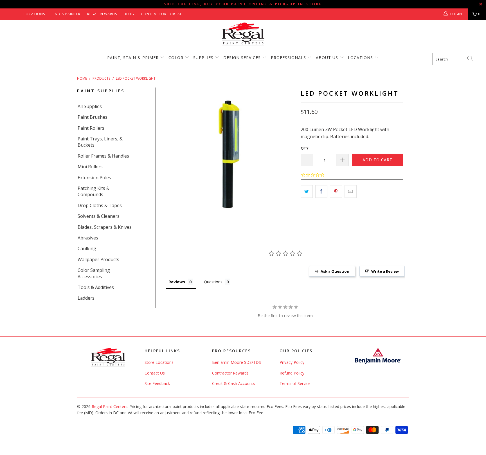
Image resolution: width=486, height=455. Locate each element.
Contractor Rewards (230, 373)
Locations (34, 14)
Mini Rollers (90, 166)
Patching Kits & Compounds (93, 191)
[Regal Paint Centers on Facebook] (9, 14)
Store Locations (159, 362)
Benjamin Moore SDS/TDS (236, 362)
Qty (305, 148)
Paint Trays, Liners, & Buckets (100, 142)
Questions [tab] (213, 281)
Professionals (289, 57)
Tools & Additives (96, 287)
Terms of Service (295, 383)
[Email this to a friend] (351, 191)
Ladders (86, 298)
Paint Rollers (91, 128)
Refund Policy (292, 373)
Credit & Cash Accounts (233, 383)
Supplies (203, 57)
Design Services (242, 57)
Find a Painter (66, 14)
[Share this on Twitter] (307, 191)
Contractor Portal (161, 14)
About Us (327, 57)
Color (175, 57)
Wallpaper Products (98, 259)
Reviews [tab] (176, 281)
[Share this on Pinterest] (336, 191)
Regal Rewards (102, 14)
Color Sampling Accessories (94, 273)
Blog (129, 14)
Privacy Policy (292, 362)
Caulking (87, 248)
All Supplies (90, 106)
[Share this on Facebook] (321, 191)
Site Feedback (157, 383)
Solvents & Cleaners (99, 216)
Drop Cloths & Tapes (100, 205)
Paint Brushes (92, 117)
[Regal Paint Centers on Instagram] (17, 14)
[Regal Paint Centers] (243, 34)
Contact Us (155, 373)
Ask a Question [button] (335, 271)
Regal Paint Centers (109, 406)
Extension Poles (94, 177)
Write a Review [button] (385, 271)
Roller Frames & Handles (103, 156)
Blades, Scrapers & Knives (105, 227)
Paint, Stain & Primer (133, 57)
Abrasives (88, 238)
